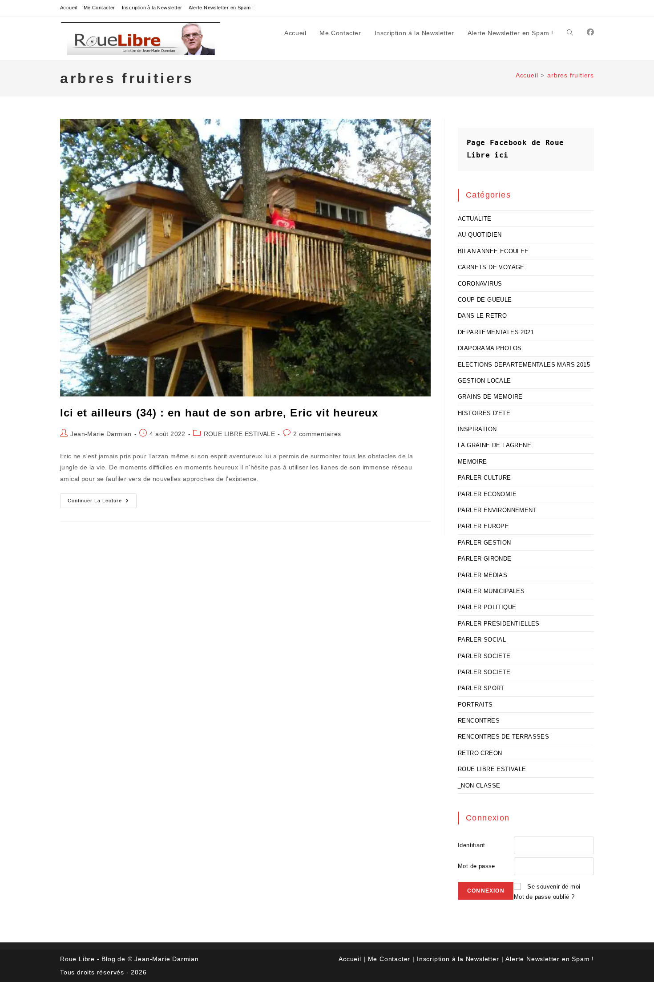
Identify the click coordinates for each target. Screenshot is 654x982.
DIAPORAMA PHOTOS (489, 348)
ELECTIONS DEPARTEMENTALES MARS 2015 (524, 364)
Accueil (68, 7)
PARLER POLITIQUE (487, 607)
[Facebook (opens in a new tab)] (590, 32)
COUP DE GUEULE (485, 299)
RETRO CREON (480, 753)
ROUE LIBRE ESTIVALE (239, 433)
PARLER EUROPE (483, 526)
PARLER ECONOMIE (487, 494)
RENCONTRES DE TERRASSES (503, 736)
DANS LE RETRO (482, 315)
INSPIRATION (477, 429)
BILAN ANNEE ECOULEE (493, 251)
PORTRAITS (475, 704)
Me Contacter (99, 7)
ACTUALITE (475, 218)
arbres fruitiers (570, 75)
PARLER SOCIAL (482, 639)
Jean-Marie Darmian (100, 433)
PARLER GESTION (484, 542)
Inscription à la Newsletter (152, 7)
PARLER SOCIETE (484, 656)
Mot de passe (476, 866)
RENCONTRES (479, 720)
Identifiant (471, 845)
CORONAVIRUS (480, 283)
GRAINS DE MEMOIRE (490, 396)
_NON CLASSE (479, 785)
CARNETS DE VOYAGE (491, 267)
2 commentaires (317, 433)
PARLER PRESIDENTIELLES (499, 623)
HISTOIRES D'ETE (484, 413)
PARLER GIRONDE (485, 558)
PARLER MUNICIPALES (491, 591)
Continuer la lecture (102, 502)
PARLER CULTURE (484, 477)
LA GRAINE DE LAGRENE (494, 445)
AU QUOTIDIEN (480, 234)
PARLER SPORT (481, 688)
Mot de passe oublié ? (544, 896)
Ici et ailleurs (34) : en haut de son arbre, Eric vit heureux (219, 413)
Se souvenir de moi (553, 886)
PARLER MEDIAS (482, 575)
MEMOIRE (472, 461)
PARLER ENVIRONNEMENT (497, 510)
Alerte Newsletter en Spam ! (221, 7)
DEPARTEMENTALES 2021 (496, 332)
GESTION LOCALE (484, 380)
